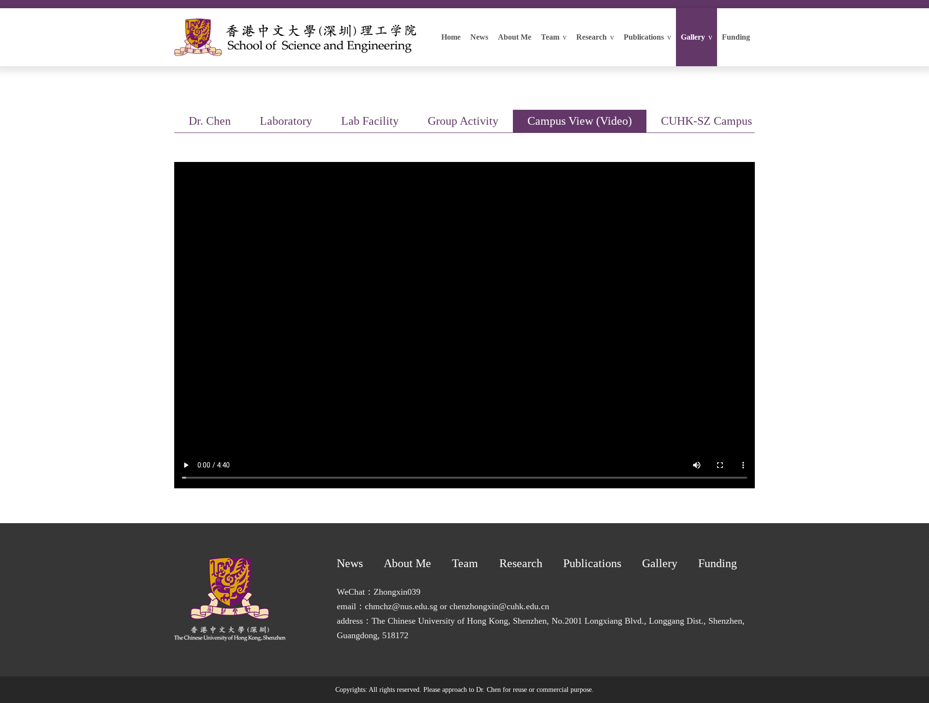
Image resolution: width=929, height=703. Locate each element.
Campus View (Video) (579, 121)
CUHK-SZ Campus (706, 121)
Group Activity (463, 121)
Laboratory (286, 121)
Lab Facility (370, 121)
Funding (736, 37)
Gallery (696, 37)
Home (451, 37)
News (479, 37)
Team (554, 37)
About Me (514, 37)
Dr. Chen (210, 121)
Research (595, 37)
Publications (647, 37)
